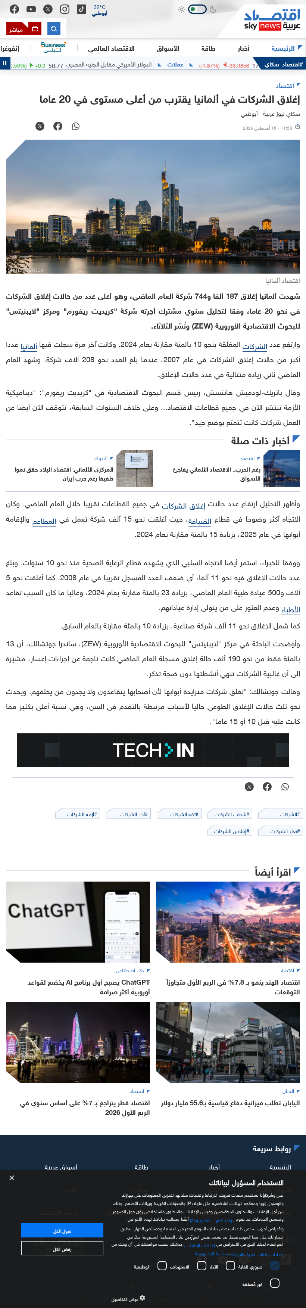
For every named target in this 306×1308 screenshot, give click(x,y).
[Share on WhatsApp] (76, 127)
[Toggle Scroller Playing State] (5, 63)
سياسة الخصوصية (211, 1252)
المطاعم (44, 519)
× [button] (12, 1178)
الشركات (255, 345)
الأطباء (290, 608)
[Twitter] (48, 9)
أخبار (214, 1165)
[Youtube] (31, 9)
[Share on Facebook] (58, 127)
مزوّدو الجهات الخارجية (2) (212, 1219)
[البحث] (53, 28)
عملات (199, 63)
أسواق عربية (61, 1165)
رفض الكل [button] (62, 1248)
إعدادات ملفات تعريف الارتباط (257, 1253)
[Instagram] (64, 9)
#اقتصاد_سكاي (284, 63)
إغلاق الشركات (183, 504)
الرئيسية (283, 47)
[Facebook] (14, 9)
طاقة (142, 1165)
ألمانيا (29, 345)
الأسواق (168, 47)
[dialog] (153, 1239)
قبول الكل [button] (62, 1230)
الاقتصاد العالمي (111, 47)
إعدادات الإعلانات (199, 1244)
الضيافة (199, 519)
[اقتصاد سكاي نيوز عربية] (261, 21)
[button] (99, 9)
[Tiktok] (81, 9)
